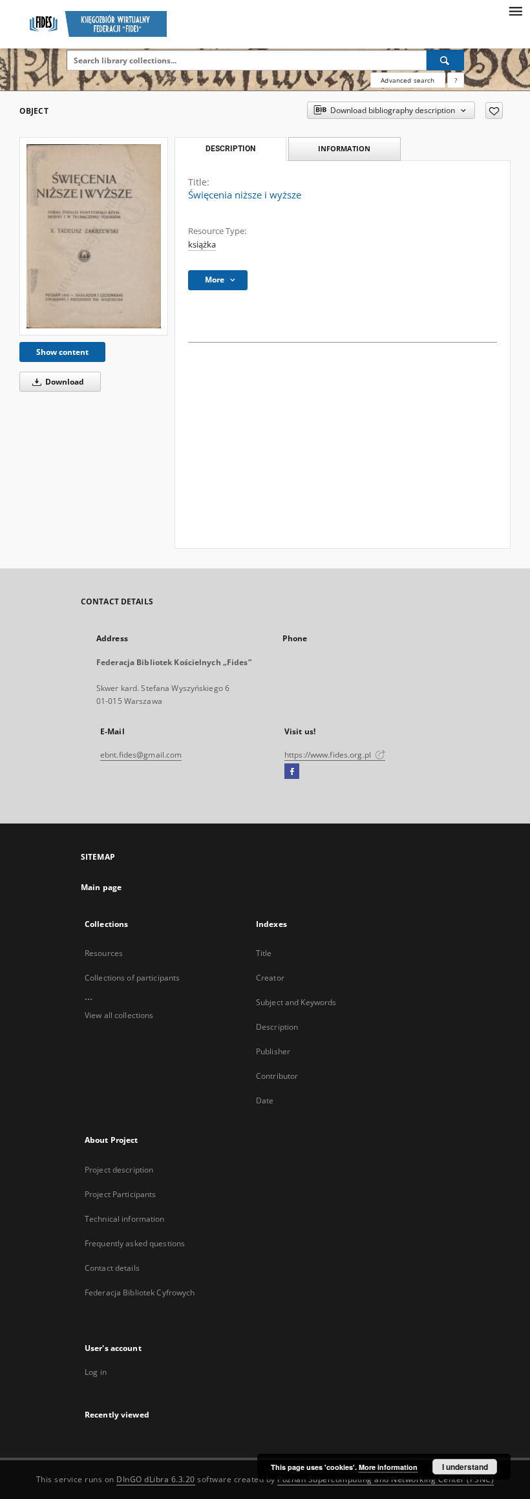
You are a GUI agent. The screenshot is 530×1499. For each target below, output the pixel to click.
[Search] (445, 60)
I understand (465, 1466)
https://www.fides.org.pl (328, 754)
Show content (62, 351)
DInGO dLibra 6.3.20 (155, 1479)
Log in (96, 1371)
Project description (119, 1169)
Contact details (112, 1267)
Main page (101, 887)
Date (264, 1100)
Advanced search (407, 80)
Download (63, 381)
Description (277, 1026)
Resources (104, 953)
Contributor (277, 1075)
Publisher (273, 1051)
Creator (270, 977)
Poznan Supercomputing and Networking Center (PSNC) (385, 1479)
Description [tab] (230, 148)
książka (202, 244)
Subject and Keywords (296, 1002)
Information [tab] (344, 148)
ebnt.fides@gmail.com (141, 754)
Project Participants (120, 1194)
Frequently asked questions (135, 1243)
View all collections (119, 1015)
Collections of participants (132, 977)
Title (264, 953)
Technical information (125, 1218)
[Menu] (515, 10)
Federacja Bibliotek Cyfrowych (140, 1292)
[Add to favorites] (494, 110)
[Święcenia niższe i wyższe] (93, 236)
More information (388, 1467)
